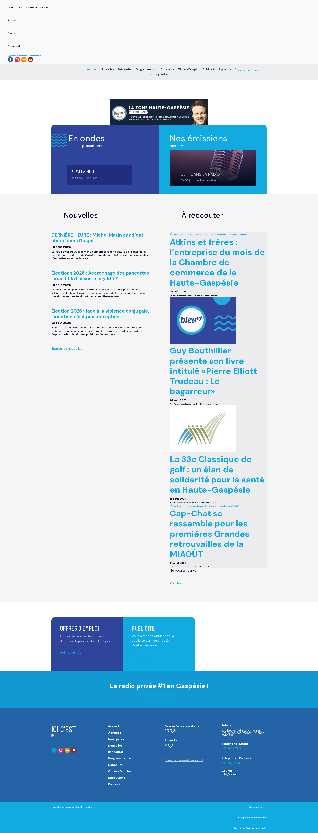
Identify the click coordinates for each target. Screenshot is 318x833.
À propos (224, 69)
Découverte (116, 778)
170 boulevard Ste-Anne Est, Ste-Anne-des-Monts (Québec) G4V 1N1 (243, 733)
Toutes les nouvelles (66, 348)
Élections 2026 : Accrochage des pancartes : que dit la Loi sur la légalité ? (100, 276)
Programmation (146, 69)
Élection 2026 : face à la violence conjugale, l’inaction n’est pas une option (100, 314)
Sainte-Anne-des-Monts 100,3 (27, 7)
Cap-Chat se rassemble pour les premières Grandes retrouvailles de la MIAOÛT (209, 534)
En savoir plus (142, 656)
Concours (167, 69)
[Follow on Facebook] (10, 59)
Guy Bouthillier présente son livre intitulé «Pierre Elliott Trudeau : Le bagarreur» (213, 371)
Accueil (92, 69)
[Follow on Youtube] (30, 59)
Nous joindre (159, 74)
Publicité (209, 69)
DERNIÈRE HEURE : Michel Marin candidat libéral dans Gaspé (97, 238)
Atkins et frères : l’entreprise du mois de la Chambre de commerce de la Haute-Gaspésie (217, 262)
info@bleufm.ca (232, 774)
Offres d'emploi (119, 771)
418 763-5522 (231, 748)
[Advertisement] (234, 640)
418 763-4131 (231, 763)
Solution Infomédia (256, 828)
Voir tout (177, 583)
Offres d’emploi (188, 69)
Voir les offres (70, 652)
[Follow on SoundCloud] (23, 59)
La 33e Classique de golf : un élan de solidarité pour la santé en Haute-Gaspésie (217, 474)
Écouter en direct (248, 70)
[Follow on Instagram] (17, 59)
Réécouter (125, 69)
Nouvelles (107, 69)
